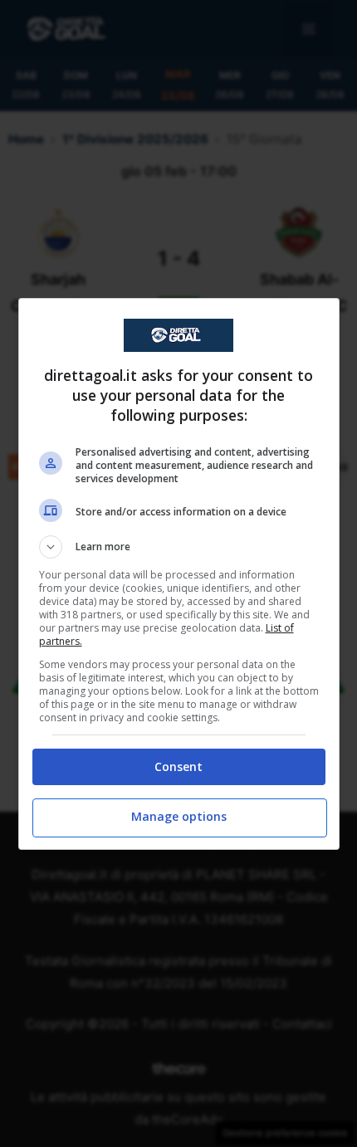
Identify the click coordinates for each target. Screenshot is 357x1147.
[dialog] (179, 574)
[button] (179, 547)
